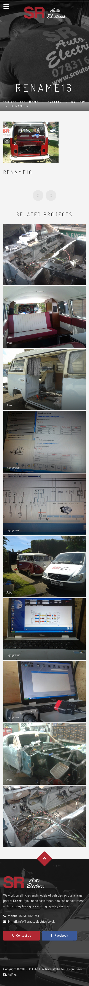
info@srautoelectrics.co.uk (36, 921)
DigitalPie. (10, 974)
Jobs (9, 280)
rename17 (51, 195)
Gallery (55, 102)
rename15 (38, 195)
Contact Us (23, 935)
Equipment (13, 467)
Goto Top (44, 858)
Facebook (61, 935)
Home (33, 102)
